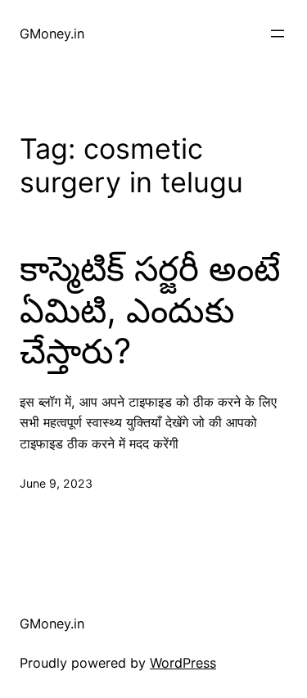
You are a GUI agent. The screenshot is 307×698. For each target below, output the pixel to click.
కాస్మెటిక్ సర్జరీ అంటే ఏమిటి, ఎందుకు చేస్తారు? (150, 310)
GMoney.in (52, 33)
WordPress (183, 663)
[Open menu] (277, 33)
